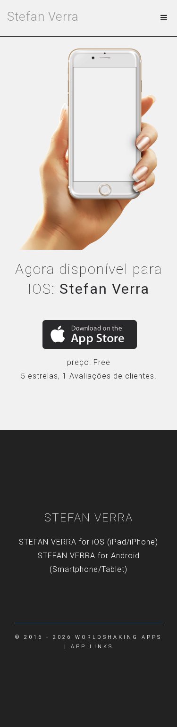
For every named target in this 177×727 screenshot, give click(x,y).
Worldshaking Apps (118, 637)
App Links (92, 647)
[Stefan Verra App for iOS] (89, 334)
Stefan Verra (43, 16)
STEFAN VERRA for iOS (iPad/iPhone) (88, 541)
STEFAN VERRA (88, 517)
